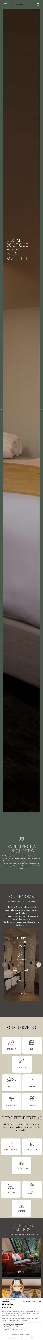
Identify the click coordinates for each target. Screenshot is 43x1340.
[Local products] (21, 1163)
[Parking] (31, 1079)
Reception (21, 1211)
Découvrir (21, 994)
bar (31, 1049)
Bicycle (11, 1086)
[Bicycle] (11, 1079)
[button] (1, 410)
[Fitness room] (32, 1144)
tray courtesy (32, 1192)
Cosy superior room (21, 941)
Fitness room (32, 1150)
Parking (31, 1086)
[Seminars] (31, 1098)
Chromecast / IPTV (11, 1150)
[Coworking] (11, 1098)
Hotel (21, 1272)
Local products (21, 1169)
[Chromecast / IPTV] (10, 1144)
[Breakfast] (11, 1042)
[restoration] (21, 1060)
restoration (21, 1068)
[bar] (31, 1042)
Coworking (11, 1105)
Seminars (32, 1105)
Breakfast (11, 1049)
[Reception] (21, 1205)
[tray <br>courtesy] (32, 1185)
